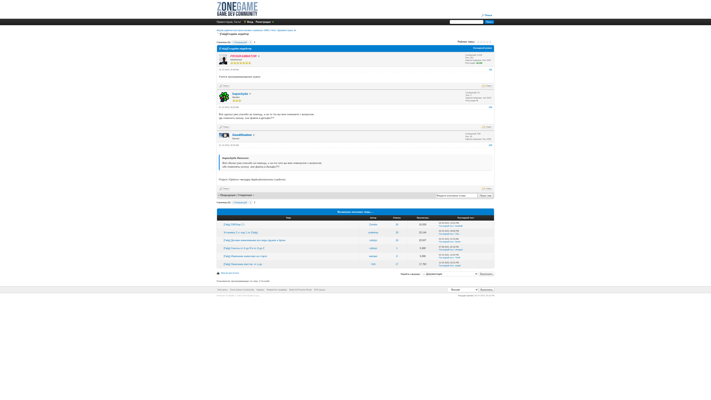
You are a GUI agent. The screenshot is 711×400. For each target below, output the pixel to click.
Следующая (245, 195)
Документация (285, 30)
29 (397, 232)
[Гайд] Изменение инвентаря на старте (245, 256)
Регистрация (263, 22)
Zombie (373, 224)
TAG (457, 234)
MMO (267, 30)
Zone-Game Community (242, 290)
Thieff (457, 257)
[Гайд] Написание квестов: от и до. (243, 264)
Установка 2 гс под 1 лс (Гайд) (241, 232)
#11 (490, 70)
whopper (459, 250)
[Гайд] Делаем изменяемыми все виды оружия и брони (254, 240)
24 (397, 224)
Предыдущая (228, 195)
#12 (490, 107)
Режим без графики (277, 290)
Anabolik (459, 226)
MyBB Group (253, 295)
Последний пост (446, 226)
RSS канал (319, 290)
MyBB (231, 295)
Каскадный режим (482, 48)
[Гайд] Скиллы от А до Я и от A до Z (244, 248)
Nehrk (458, 242)
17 (397, 264)
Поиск (488, 15)
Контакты (223, 290)
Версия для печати (230, 273)
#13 (490, 145)
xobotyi (373, 240)
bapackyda (240, 93)
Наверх (260, 290)
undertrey (373, 232)
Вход (250, 22)
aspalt (457, 265)
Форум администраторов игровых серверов (239, 30)
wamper (373, 256)
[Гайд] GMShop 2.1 (234, 224)
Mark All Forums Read (300, 290)
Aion (273, 30)
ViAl (373, 264)
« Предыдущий (240, 42)
